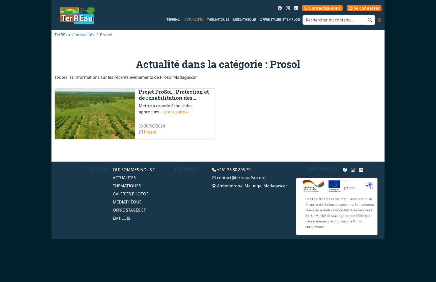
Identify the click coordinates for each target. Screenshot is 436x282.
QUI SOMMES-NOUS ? (134, 169)
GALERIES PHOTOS (131, 194)
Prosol (150, 132)
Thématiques (218, 19)
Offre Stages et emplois (280, 19)
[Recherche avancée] (379, 20)
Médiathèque (244, 19)
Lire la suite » (175, 112)
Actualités (193, 19)
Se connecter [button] (366, 8)
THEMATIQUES (127, 186)
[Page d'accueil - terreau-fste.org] (75, 15)
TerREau (173, 19)
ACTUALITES (124, 178)
